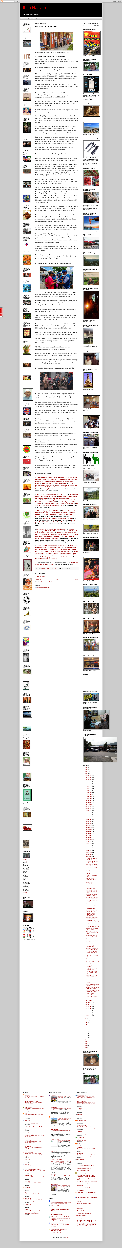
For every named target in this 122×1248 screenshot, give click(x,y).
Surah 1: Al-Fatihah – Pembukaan (57, 1207)
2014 (86, 1031)
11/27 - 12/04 (89, 783)
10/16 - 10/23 (89, 794)
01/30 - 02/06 (89, 1008)
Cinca (26, 1192)
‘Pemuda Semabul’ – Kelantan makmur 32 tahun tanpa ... (91, 879)
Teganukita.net (54, 1184)
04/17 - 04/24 (89, 845)
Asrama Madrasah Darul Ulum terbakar (91, 997)
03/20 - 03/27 (89, 852)
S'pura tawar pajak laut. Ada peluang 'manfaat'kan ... (92, 959)
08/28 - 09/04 (89, 808)
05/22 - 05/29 (89, 835)
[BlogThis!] (64, 568)
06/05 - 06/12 (89, 831)
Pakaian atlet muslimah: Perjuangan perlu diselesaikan (91, 914)
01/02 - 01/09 (89, 1015)
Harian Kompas (81, 1206)
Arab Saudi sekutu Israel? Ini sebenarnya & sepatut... (92, 991)
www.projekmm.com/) (82, 1218)
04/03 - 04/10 (89, 849)
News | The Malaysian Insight (84, 1203)
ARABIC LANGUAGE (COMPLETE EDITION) (60, 1224)
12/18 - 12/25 (89, 777)
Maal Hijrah (53, 1212)
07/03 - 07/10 (89, 823)
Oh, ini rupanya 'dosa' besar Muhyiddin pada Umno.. (92, 898)
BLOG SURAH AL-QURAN (57, 1214)
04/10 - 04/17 (89, 847)
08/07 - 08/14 (89, 814)
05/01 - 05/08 (89, 841)
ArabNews (79, 1114)
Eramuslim (79, 1131)
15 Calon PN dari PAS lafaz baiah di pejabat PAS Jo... (52, 494)
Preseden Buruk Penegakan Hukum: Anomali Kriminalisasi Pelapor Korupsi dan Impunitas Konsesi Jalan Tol (86, 1103)
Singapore (79, 1147)
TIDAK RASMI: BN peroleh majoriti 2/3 (92, 859)
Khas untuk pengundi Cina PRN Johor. (48, 511)
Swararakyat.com (81, 1101)
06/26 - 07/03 (89, 825)
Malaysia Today (28, 1175)
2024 (86, 769)
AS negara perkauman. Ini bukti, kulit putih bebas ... (92, 949)
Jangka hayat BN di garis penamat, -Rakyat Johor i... (52, 545)
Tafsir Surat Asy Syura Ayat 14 (57, 1220)
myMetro (79, 1201)
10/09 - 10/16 (89, 796)
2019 (86, 1022)
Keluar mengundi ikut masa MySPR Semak (92, 929)
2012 (86, 1035)
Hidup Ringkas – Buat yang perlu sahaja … (87, 1192)
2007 (86, 1045)
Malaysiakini (80, 1208)
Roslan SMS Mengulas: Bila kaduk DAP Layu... (92, 907)
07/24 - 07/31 (89, 818)
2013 (86, 1033)
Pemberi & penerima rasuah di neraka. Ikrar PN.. (92, 942)
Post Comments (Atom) (46, 581)
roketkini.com (28, 1204)
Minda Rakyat (28, 1198)
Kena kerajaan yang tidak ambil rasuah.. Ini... (55, 500)
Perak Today (27, 1181)
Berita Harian (80, 1190)
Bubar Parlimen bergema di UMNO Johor (92, 862)
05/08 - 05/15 (89, 839)
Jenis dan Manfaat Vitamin (82, 1121)
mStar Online (80, 1195)
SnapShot (27, 1209)
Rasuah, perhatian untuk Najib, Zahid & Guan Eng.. (92, 925)
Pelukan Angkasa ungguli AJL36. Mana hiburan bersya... (91, 981)
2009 (86, 1041)
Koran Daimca (80, 1159)
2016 (86, 1028)
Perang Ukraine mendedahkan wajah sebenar (91, 884)
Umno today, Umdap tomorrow (31, 1165)
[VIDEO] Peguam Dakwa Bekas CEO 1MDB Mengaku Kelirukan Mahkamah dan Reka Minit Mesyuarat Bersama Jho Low (34, 1155)
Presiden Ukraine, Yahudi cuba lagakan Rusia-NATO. (91, 972)
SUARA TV (27, 1159)
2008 (86, 1043)
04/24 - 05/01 (89, 843)
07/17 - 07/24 (89, 819)
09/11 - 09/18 (89, 804)
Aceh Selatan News (81, 1125)
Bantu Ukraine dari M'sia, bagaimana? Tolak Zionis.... (91, 977)
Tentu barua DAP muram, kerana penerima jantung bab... (92, 932)
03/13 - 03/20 (89, 854)
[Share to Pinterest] (69, 568)
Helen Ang (27, 1164)
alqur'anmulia (54, 1201)
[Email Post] (60, 568)
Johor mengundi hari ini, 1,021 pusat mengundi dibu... (52, 562)
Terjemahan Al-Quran (56, 1205)
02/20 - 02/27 (89, 1002)
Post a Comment (41, 576)
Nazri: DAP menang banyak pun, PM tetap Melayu (61, 1175)
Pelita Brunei (80, 1185)
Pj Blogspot (27, 1187)
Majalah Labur (54, 1107)
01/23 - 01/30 (89, 1010)
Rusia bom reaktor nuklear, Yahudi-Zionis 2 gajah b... (92, 904)
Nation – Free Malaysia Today (31, 1101)
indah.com (53, 1174)
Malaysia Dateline (81, 1215)
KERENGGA (27, 1095)
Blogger (67, 1237)
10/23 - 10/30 (89, 792)
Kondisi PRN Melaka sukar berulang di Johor (92, 887)
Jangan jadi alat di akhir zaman (31, 1188)
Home (23, 18)
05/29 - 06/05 (89, 833)
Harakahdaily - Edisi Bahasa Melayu (85, 1165)
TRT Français (80, 1153)
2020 (86, 1020)
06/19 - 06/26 (89, 827)
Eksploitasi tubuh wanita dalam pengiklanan (91, 911)
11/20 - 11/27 (89, 785)
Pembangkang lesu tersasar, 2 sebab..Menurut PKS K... (52, 477)
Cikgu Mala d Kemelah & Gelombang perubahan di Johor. (92, 872)
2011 (86, 1037)
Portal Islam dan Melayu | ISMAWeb (33, 1169)
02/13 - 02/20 (89, 1004)
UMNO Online (28, 1146)
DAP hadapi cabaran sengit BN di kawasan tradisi (34, 1160)
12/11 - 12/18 (89, 779)
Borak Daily (27, 1120)
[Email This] (63, 568)
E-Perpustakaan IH (32, 18)
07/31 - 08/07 (89, 816)
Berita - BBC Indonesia (82, 1210)
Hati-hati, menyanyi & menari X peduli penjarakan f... (92, 988)
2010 (86, 1039)
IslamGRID (53, 1226)
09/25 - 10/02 (89, 800)
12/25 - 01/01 (89, 775)
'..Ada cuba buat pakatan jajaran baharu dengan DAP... (92, 952)
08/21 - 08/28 (89, 810)
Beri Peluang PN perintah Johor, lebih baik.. (91, 895)
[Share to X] (66, 568)
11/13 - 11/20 (89, 786)
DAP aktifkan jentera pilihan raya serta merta (33, 1205)
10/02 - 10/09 (89, 798)
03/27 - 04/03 (89, 850)
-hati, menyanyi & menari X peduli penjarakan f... (52, 529)
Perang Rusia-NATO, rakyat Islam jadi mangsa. (92, 969)
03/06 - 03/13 (89, 856)
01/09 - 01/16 (89, 1014)
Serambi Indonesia (81, 1095)
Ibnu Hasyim (34, 7)
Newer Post (38, 579)
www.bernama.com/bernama (84, 1168)
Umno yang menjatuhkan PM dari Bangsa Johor (92, 945)
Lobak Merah (28, 1132)
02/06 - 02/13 (89, 1006)
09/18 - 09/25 (89, 802)
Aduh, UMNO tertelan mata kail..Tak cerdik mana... (92, 901)
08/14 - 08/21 (89, 812)
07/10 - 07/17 (89, 821)
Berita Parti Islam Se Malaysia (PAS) (33, 1126)
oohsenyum (53, 1095)
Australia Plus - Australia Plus (84, 1213)
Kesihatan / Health (81, 1120)
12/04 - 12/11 (89, 781)
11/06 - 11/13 (89, 788)
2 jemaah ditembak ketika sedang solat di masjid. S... (92, 868)
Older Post (75, 579)
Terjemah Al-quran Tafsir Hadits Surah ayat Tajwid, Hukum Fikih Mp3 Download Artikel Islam (60, 1218)
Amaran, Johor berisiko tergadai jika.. (91, 994)
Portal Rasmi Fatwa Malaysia (58, 1232)
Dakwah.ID (79, 1108)
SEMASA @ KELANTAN (56, 1159)
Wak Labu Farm (54, 1129)
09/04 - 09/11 (89, 806)
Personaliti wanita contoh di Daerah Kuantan (92, 918)
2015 (86, 1030)
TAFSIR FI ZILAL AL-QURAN (57, 1223)
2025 (86, 767)
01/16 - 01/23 (89, 1012)
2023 (86, 771)
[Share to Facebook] (67, 568)
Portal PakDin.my (29, 1152)
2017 (86, 1026)
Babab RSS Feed (55, 1139)
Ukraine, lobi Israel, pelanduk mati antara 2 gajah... (92, 985)
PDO (26, 1113)
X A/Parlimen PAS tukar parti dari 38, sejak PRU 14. (92, 962)
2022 (86, 773)
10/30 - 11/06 (89, 790)
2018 (86, 1024)
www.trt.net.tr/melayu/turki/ (83, 1187)
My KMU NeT (28, 1140)
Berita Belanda (80, 1137)
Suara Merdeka (28, 1107)
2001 (86, 1047)
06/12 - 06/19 (89, 829)
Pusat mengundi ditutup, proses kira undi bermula (92, 865)
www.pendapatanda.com (83, 1170)
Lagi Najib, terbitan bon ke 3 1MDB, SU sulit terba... (59, 503)
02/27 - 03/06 (89, 1000)
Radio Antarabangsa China (83, 1173)
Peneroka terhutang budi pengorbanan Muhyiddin (92, 939)
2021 (86, 1018)
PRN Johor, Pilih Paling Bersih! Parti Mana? (53, 483)
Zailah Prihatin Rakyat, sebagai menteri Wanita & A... (92, 922)
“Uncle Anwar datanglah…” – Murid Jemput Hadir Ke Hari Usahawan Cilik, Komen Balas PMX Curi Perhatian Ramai (34, 1135)
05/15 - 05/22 (89, 837)
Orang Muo (53, 1117)
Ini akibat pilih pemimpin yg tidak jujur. (52, 489)
